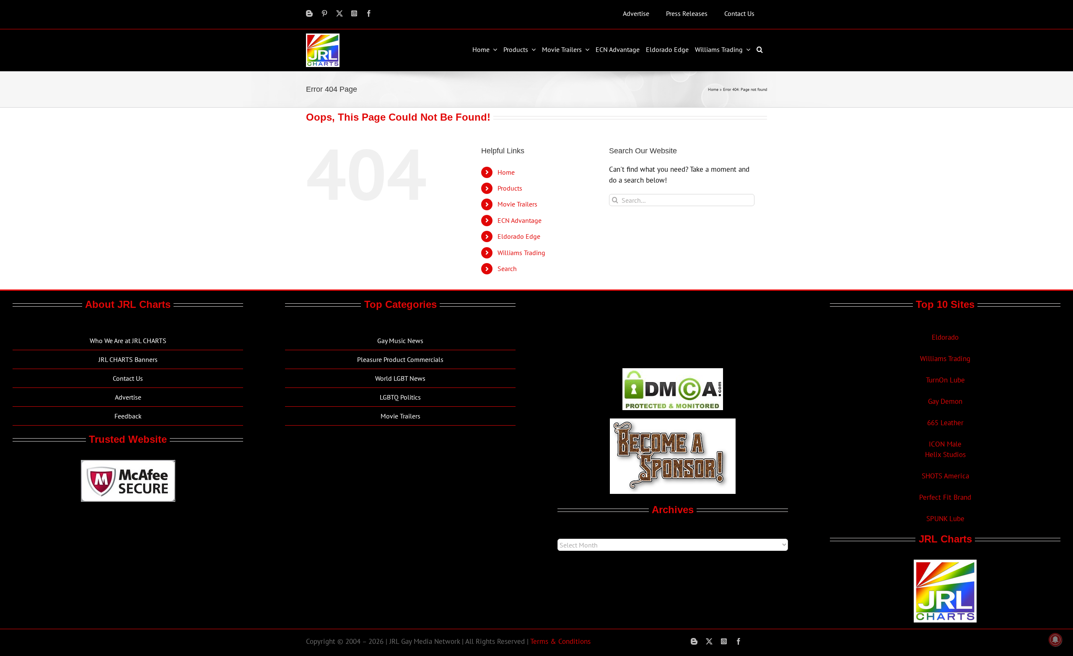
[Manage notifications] (1055, 639)
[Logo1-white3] (323, 36)
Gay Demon (945, 401)
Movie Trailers (517, 204)
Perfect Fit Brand (945, 497)
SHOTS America (945, 475)
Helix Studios (945, 454)
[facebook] (368, 13)
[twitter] (339, 13)
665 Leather (945, 422)
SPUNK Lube (945, 518)
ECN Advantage (520, 220)
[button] (760, 49)
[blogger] (309, 13)
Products (510, 188)
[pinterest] (324, 13)
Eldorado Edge (519, 236)
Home (713, 89)
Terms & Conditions (560, 641)
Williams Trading (521, 252)
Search (507, 268)
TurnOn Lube (945, 380)
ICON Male (945, 444)
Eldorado (945, 337)
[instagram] (354, 13)
